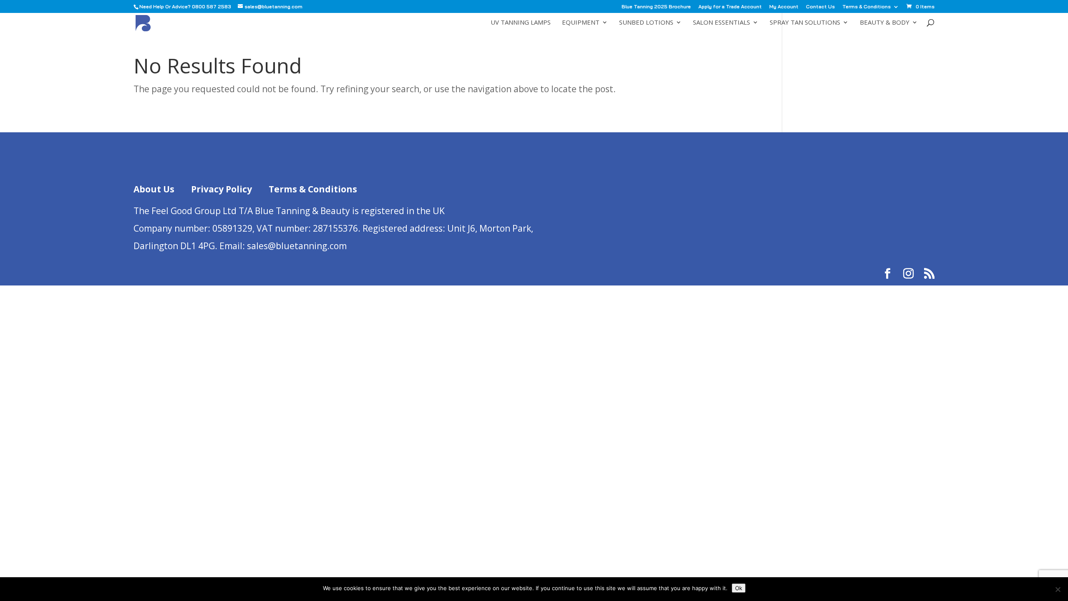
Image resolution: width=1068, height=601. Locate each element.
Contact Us (820, 7)
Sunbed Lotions (646, 22)
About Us (154, 189)
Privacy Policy (221, 189)
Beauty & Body (884, 22)
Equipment (580, 22)
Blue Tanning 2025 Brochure (656, 7)
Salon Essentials (721, 22)
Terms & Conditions (866, 7)
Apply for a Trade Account (730, 7)
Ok (738, 588)
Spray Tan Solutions (805, 22)
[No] (1057, 589)
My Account (783, 7)
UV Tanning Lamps (521, 22)
